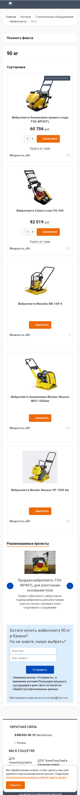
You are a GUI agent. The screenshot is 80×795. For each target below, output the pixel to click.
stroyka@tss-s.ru (57, 697)
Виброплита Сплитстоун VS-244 (40, 210)
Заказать (42, 324)
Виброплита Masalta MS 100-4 (40, 304)
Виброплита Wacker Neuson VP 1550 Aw (40, 490)
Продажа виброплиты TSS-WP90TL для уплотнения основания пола (40, 585)
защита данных (58, 777)
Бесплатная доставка (57, 78)
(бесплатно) (33, 735)
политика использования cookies (26, 777)
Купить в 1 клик (40, 148)
